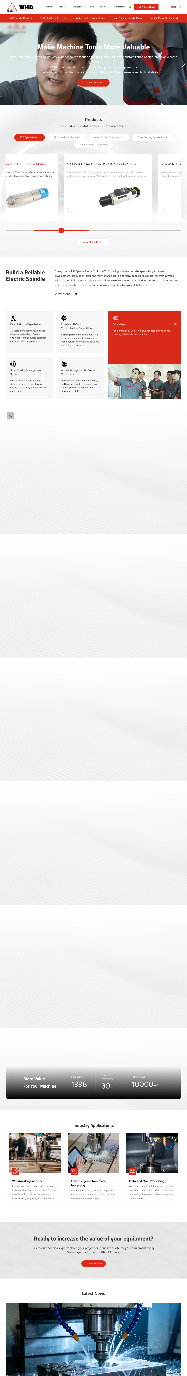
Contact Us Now (93, 1263)
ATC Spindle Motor (30, 137)
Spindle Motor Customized (93, 144)
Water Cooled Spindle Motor (109, 137)
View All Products (22, 94)
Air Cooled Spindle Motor (67, 137)
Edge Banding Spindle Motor (152, 137)
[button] (3, 64)
